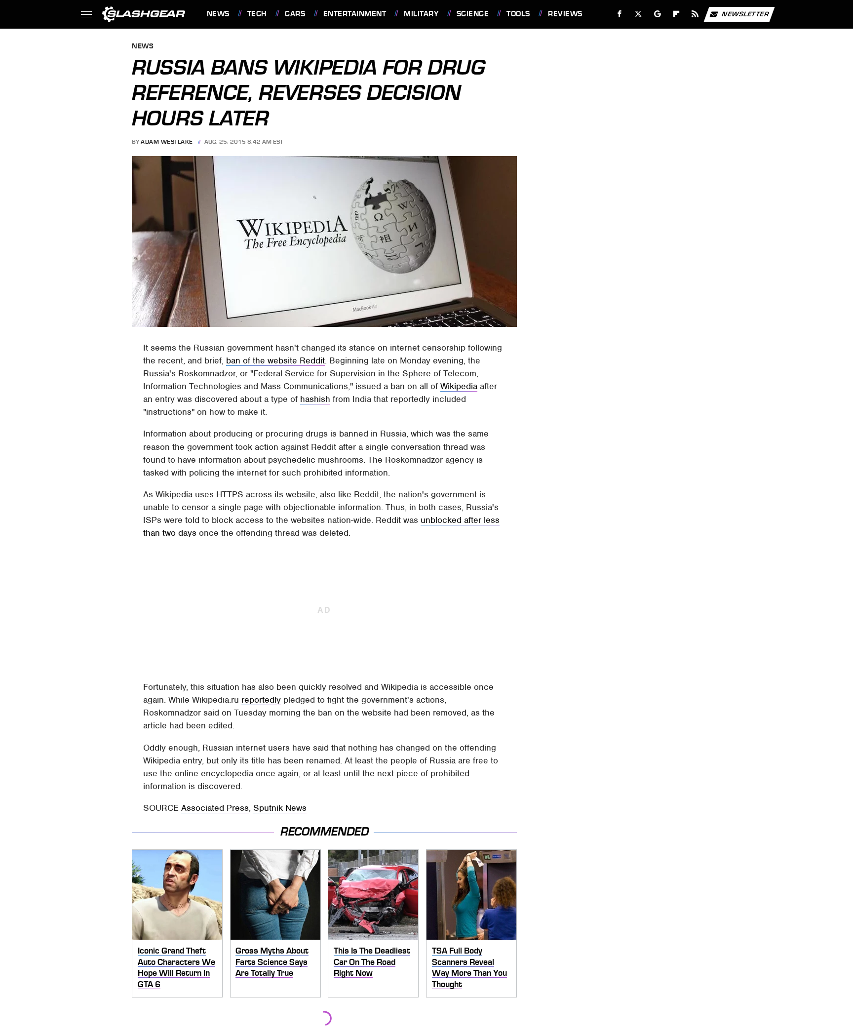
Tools (518, 13)
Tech (257, 13)
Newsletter (745, 13)
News (218, 13)
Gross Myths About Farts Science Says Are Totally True (272, 962)
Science (473, 13)
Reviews (565, 13)
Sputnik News (280, 807)
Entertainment (354, 13)
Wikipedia (458, 386)
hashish (315, 399)
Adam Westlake (167, 141)
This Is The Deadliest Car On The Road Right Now (372, 962)
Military (421, 13)
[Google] (657, 14)
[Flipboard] (676, 14)
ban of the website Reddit (275, 360)
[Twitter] (638, 14)
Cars (295, 13)
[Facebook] (620, 14)
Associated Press (215, 807)
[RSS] (695, 14)
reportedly (261, 699)
